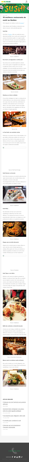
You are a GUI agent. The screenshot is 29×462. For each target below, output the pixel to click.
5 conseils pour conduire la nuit (12, 420)
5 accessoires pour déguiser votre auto (14, 416)
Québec (22, 23)
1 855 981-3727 (14, 451)
